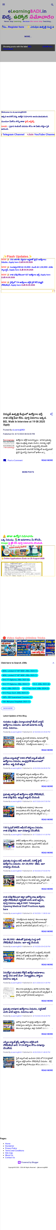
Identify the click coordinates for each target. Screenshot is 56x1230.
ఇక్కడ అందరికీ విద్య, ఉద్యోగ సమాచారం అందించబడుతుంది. (24, 116)
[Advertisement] (28, 81)
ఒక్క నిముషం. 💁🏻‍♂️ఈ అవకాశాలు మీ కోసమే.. (21, 540)
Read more (47, 460)
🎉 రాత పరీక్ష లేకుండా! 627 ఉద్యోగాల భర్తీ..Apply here (25, 262)
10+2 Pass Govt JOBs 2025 (15, 693)
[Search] (52, 5)
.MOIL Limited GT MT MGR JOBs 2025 (19, 675)
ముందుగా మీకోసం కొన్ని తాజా (18, 121)
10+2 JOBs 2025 (10, 688)
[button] (51, 415)
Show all (48, 46)
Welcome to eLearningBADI (13, 112)
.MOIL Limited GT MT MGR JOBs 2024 (19, 671)
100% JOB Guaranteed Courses (16, 697)
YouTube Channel (29, 134)
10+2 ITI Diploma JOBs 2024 (15, 684)
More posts (28, 472)
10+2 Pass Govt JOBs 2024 (35, 688)
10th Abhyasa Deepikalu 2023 (15, 702)
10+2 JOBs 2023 (41, 684)
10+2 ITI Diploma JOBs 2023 (15, 680)
